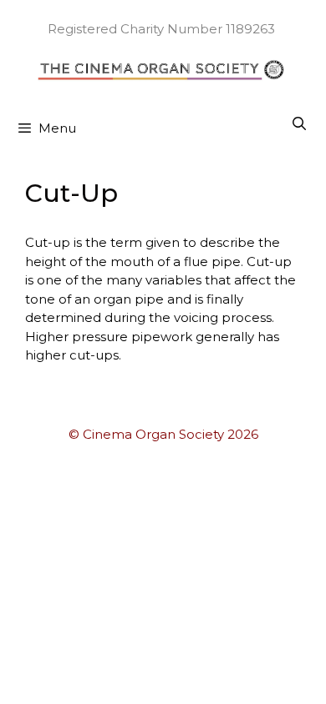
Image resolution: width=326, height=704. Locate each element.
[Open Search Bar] (299, 124)
